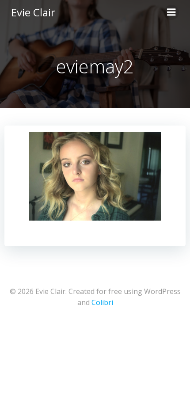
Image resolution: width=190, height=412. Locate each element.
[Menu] (171, 12)
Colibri (102, 302)
